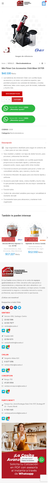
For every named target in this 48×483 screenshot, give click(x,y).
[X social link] (7, 307)
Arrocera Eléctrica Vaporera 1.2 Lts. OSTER (12, 245)
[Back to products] (42, 63)
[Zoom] (5, 49)
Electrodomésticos (23, 63)
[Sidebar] (3, 148)
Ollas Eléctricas (16, 251)
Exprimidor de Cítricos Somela (35, 244)
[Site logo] (24, 3)
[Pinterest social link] (11, 307)
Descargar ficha (13, 94)
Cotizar (17, 99)
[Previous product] (39, 63)
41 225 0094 (9, 383)
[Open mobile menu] (3, 3)
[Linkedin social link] (15, 307)
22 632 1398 (8, 320)
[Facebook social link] (3, 307)
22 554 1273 (8, 339)
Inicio (3, 63)
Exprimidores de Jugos (35, 249)
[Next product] (45, 63)
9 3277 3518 (8, 362)
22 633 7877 (9, 323)
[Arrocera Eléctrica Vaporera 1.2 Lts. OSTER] (12, 231)
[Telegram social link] (19, 307)
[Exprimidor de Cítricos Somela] (35, 231)
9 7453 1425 (8, 410)
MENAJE (11, 63)
